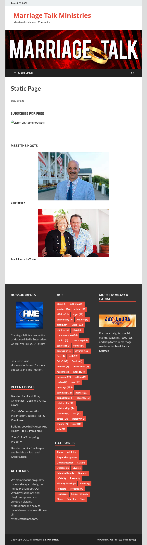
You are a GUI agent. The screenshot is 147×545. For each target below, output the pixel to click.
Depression (63, 467)
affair (79, 309)
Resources (62, 493)
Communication (65, 462)
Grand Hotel (81, 366)
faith (73, 356)
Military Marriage (66, 483)
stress (62, 418)
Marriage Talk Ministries (52, 15)
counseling (80, 340)
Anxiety (82, 319)
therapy (78, 418)
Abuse (60, 452)
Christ (77, 330)
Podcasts (61, 488)
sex (77, 413)
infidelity (79, 371)
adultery (63, 309)
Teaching (71, 499)
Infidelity (61, 478)
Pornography (76, 488)
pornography (65, 397)
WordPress (116, 539)
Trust (83, 499)
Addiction (72, 452)
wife (61, 429)
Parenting (84, 483)
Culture (81, 462)
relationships (66, 408)
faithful (62, 361)
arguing (62, 324)
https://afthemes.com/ (24, 518)
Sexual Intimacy (79, 493)
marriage (65, 387)
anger (77, 314)
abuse (61, 303)
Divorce (76, 467)
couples (63, 345)
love (75, 382)
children (63, 330)
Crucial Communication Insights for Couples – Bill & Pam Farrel (28, 416)
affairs (63, 314)
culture (78, 345)
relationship (65, 403)
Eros (61, 356)
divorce (82, 350)
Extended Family (65, 473)
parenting (64, 392)
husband (63, 371)
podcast (81, 392)
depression (64, 350)
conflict (62, 340)
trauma (62, 423)
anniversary (65, 319)
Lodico (62, 382)
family (77, 361)
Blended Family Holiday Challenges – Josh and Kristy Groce (28, 400)
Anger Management (67, 457)
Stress (60, 499)
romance (63, 413)
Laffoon (80, 377)
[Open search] (132, 73)
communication (67, 335)
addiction (76, 303)
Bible (78, 324)
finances (63, 366)
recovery (83, 397)
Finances (82, 473)
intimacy (64, 377)
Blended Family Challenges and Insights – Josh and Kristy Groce (27, 452)
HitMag (131, 539)
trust (76, 423)
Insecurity (75, 478)
